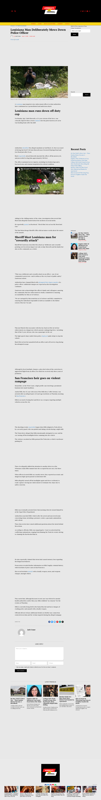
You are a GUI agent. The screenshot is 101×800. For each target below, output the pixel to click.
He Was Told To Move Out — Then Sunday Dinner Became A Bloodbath (80, 155)
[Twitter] (83, 11)
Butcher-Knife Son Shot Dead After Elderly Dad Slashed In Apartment (79, 169)
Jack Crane (18, 36)
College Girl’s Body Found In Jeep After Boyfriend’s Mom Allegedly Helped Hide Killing (80, 163)
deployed (45, 336)
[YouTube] (87, 11)
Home (12, 39)
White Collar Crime (49, 23)
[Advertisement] (39, 55)
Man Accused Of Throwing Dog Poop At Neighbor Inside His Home (80, 174)
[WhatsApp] (89, 11)
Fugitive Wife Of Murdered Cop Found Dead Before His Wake (83, 246)
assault (30, 571)
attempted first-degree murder (48, 282)
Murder (33, 23)
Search (73, 92)
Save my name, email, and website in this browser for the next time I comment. (36, 667)
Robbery (60, 23)
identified (25, 148)
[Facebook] (81, 11)
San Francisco (21, 396)
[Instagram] (85, 11)
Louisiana (19, 104)
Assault (67, 23)
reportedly (22, 156)
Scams (40, 23)
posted (26, 224)
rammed (37, 120)
